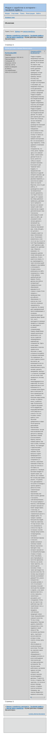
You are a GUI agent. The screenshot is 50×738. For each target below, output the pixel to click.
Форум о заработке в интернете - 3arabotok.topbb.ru (24, 35)
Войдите (17, 31)
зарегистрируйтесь (29, 31)
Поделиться (34, 51)
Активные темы (10, 17)
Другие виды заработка (14, 37)
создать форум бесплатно (37, 714)
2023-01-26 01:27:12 (36, 52)
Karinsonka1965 (11, 53)
